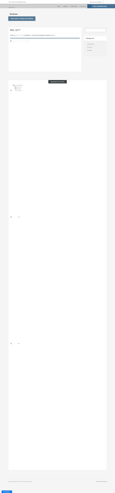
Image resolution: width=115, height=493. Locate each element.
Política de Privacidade (101, 481)
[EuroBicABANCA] (18, 85)
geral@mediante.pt (20, 2)
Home (59, 6)
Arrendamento (90, 44)
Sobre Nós (74, 6)
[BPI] (17, 406)
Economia (89, 47)
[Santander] (17, 87)
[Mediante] (11, 7)
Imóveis (65, 6)
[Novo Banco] (17, 153)
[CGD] (17, 279)
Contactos (83, 6)
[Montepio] (18, 88)
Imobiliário (89, 50)
